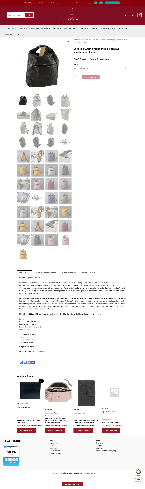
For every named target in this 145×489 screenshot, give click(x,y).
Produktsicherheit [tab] (69, 272)
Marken (83, 28)
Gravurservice (100, 448)
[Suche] (29, 15)
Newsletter (99, 443)
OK (96, 3)
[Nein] (143, 3)
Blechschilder (123, 28)
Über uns (53, 440)
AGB (51, 446)
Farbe (75, 64)
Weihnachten (9, 34)
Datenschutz (54, 448)
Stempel (94, 28)
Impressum (54, 443)
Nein (101, 3)
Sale (19, 34)
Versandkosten (26, 407)
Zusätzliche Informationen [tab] (46, 272)
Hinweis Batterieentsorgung (105, 451)
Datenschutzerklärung (112, 3)
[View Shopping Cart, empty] (140, 15)
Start (75, 40)
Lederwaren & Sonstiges (39, 28)
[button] (15, 28)
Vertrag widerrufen (72, 484)
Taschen (56, 28)
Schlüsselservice (107, 28)
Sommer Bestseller (91, 40)
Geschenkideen (70, 28)
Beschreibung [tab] (24, 272)
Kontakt (98, 440)
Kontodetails (129, 15)
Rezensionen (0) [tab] (88, 272)
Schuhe (22, 28)
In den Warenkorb (91, 77)
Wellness (81, 40)
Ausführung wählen (55, 430)
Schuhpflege (9, 28)
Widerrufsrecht (55, 451)
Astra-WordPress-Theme (86, 473)
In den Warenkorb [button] (26, 430)
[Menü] (142, 469)
